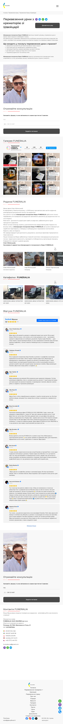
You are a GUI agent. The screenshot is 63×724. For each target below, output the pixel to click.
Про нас (33, 696)
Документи (33, 713)
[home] (6, 5)
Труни (33, 707)
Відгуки (33, 700)
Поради (33, 698)
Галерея (33, 703)
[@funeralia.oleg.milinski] (8, 147)
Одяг (33, 711)
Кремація (33, 692)
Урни (33, 709)
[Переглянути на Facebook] (6, 329)
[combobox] (5, 124)
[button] (57, 6)
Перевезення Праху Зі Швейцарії (28, 12)
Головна (5, 12)
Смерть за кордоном (33, 716)
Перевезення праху (14, 12)
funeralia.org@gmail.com (11, 644)
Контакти (33, 705)
